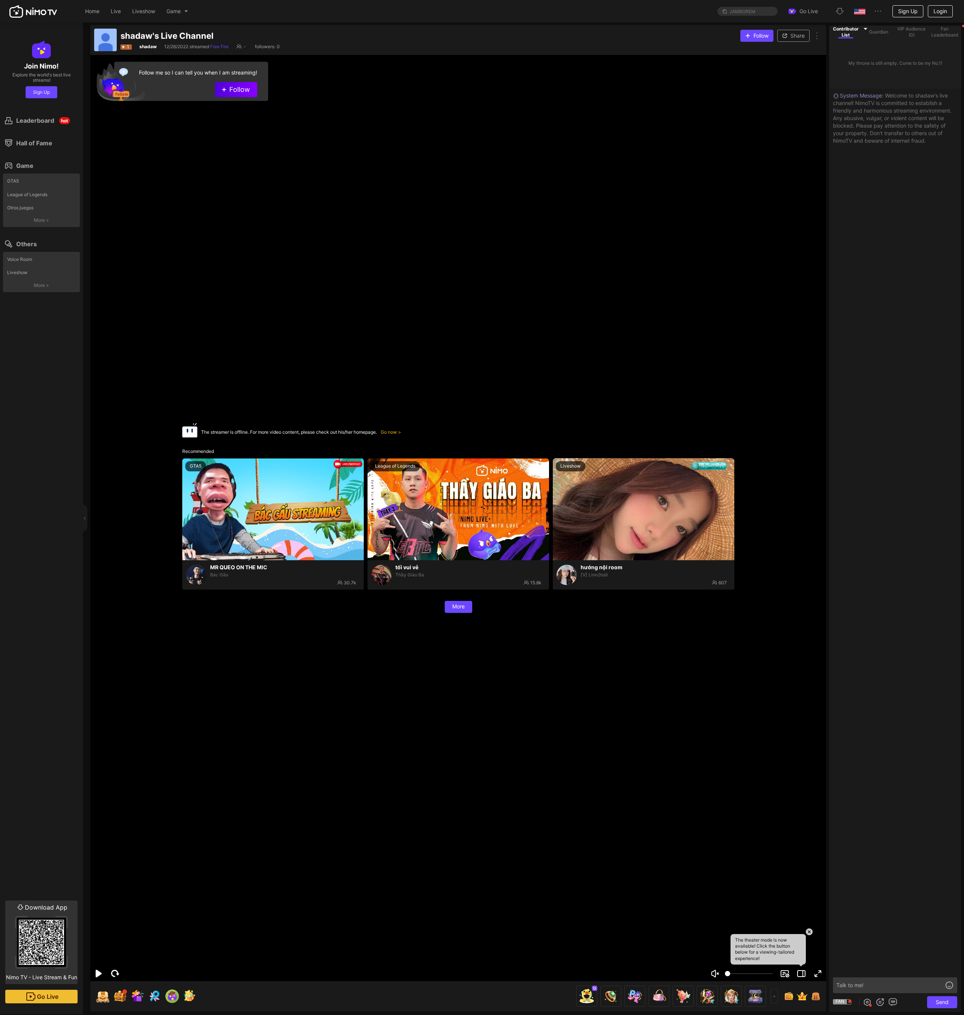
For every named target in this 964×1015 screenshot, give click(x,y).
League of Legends (27, 194)
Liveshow (17, 272)
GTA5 (13, 181)
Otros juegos (20, 207)
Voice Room (19, 259)
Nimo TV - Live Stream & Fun (41, 942)
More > (41, 220)
